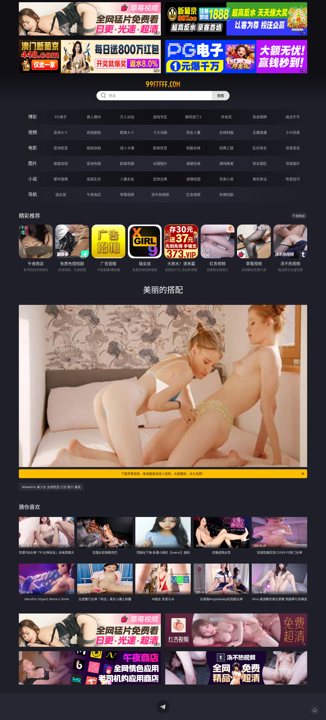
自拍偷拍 (94, 132)
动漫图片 (160, 163)
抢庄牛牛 (293, 116)
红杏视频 (193, 194)
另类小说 (226, 179)
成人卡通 (127, 148)
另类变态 (293, 148)
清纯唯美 (226, 163)
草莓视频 (127, 194)
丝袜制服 (226, 132)
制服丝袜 (193, 148)
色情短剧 (226, 194)
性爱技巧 (293, 179)
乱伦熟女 (260, 148)
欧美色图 (127, 163)
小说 (32, 179)
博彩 (32, 117)
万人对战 (127, 116)
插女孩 (60, 194)
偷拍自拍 (94, 148)
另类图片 (293, 163)
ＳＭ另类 (293, 132)
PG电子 (61, 116)
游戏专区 (160, 116)
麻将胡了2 (193, 116)
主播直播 (260, 132)
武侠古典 (160, 179)
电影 (32, 148)
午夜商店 (94, 194)
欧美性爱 (160, 148)
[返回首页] (314, 710)
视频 (32, 132)
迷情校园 (193, 179)
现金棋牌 (260, 116)
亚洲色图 (94, 163)
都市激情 (61, 179)
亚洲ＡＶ (61, 132)
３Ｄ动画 (160, 132)
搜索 (220, 95)
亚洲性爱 (61, 148)
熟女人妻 (193, 132)
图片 (32, 163)
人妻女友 (127, 179)
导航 (32, 194)
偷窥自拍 (61, 163)
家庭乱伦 (94, 179)
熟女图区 (260, 163)
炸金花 (226, 116)
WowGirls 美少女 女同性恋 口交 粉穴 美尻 (51, 487)
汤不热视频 (160, 194)
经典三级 (226, 148)
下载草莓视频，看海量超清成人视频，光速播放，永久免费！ (163, 473)
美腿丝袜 (193, 163)
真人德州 (94, 116)
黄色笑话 (260, 179)
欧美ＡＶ (127, 132)
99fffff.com (163, 84)
